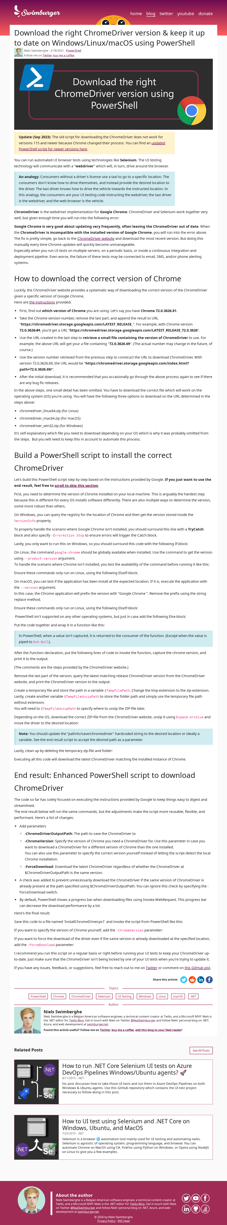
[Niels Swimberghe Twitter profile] (186, 1198)
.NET (193, 996)
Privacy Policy (106, 1221)
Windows (145, 996)
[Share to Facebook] (209, 980)
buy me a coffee (63, 55)
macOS (178, 996)
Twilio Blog (76, 1020)
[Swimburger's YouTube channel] (195, 1198)
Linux (162, 996)
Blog (150, 13)
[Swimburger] (39, 11)
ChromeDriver (81, 996)
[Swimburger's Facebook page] (205, 1198)
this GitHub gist (197, 967)
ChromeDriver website (95, 238)
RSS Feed (124, 1221)
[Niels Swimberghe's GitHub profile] (195, 1209)
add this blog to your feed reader (158, 1030)
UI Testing (124, 996)
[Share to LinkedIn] (200, 980)
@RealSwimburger (143, 1020)
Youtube (185, 13)
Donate (205, 13)
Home (136, 13)
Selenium (104, 996)
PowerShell (73, 51)
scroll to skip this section (76, 485)
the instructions (42, 302)
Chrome (58, 996)
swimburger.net (97, 1024)
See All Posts (201, 1050)
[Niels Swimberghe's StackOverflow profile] (205, 1209)
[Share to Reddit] (192, 980)
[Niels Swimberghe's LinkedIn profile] (186, 1209)
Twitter (166, 13)
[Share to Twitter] (183, 980)
